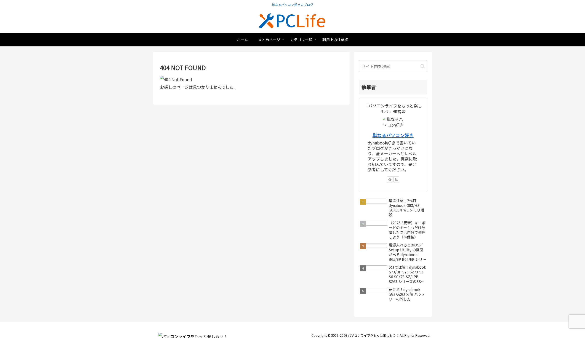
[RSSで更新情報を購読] (396, 179)
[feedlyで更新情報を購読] (390, 179)
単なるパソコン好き (393, 135)
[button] (423, 66)
